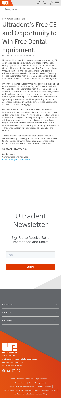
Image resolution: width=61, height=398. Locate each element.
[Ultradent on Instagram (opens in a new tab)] (14, 371)
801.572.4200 (8, 355)
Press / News (11, 9)
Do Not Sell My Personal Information (22, 386)
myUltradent (19, 394)
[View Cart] (44, 3)
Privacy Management (36, 383)
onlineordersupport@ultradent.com (19, 359)
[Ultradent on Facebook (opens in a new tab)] (4, 371)
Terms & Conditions (44, 386)
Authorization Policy (49, 390)
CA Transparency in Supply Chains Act (18, 390)
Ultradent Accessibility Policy (36, 394)
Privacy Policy (20, 383)
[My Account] (50, 3)
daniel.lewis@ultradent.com (16, 159)
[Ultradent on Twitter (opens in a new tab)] (19, 371)
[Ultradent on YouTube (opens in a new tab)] (9, 371)
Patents (36, 390)
